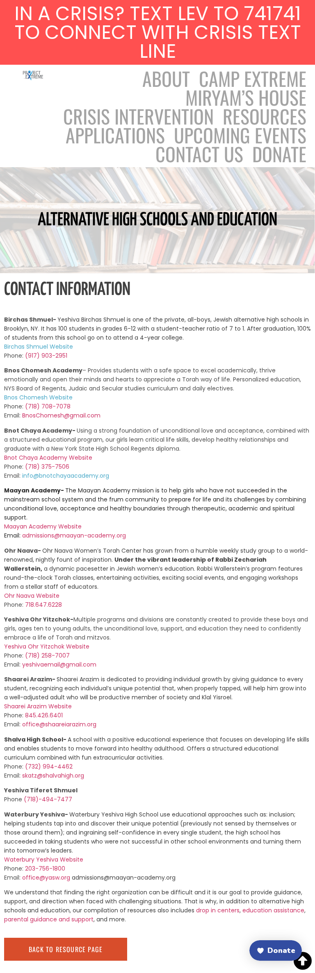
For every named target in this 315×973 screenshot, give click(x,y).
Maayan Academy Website (43, 526)
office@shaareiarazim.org (59, 724)
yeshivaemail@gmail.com (59, 664)
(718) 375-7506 (48, 467)
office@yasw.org (47, 877)
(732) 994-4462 (49, 766)
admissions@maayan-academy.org (74, 535)
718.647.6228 (43, 605)
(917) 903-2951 (46, 356)
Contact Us (199, 153)
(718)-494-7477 (48, 799)
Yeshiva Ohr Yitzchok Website (46, 646)
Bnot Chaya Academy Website (48, 458)
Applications (115, 134)
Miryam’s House (245, 97)
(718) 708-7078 (48, 406)
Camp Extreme (252, 78)
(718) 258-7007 (47, 655)
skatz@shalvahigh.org (53, 775)
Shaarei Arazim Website (38, 706)
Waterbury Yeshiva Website (43, 859)
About (166, 78)
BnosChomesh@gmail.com (61, 415)
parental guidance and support (49, 919)
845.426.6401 (44, 715)
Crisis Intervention (138, 116)
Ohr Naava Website (31, 596)
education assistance (273, 910)
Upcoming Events (240, 134)
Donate (279, 153)
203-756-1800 (45, 868)
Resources (264, 116)
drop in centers (218, 910)
